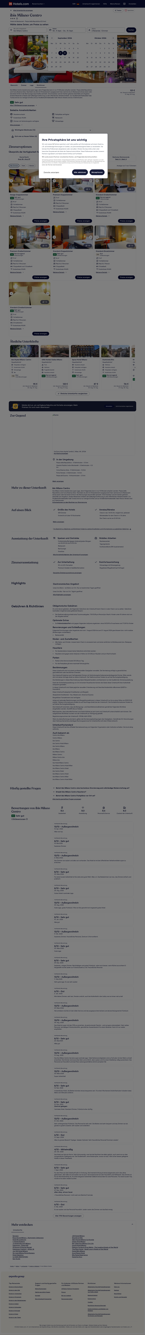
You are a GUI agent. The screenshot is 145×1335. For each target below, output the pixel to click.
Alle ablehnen (80, 172)
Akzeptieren (97, 172)
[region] (73, 155)
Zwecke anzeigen (51, 172)
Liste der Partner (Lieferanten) (52, 165)
